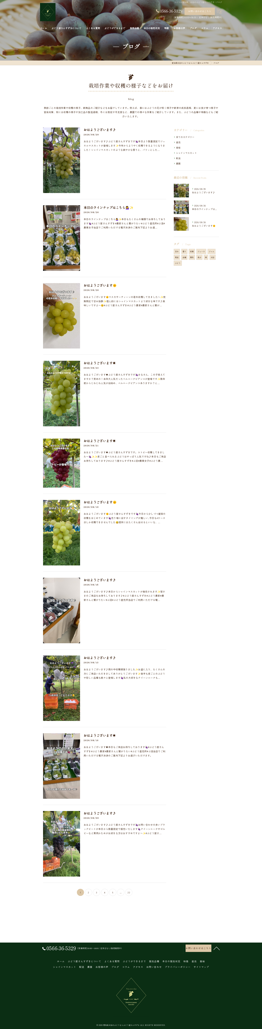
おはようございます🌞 (100, 285)
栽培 (178, 147)
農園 (178, 163)
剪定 (177, 257)
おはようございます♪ (100, 129)
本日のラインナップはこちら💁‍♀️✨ (108, 207)
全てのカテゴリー (185, 137)
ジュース (201, 251)
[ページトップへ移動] (217, 948)
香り (184, 251)
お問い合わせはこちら (199, 11)
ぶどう (178, 263)
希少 (199, 257)
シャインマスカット (186, 152)
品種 (184, 257)
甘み (177, 251)
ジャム (211, 251)
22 (129, 892)
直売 (178, 142)
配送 (178, 158)
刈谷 (212, 257)
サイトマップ (201, 966)
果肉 (192, 257)
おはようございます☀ (100, 363)
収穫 (192, 251)
